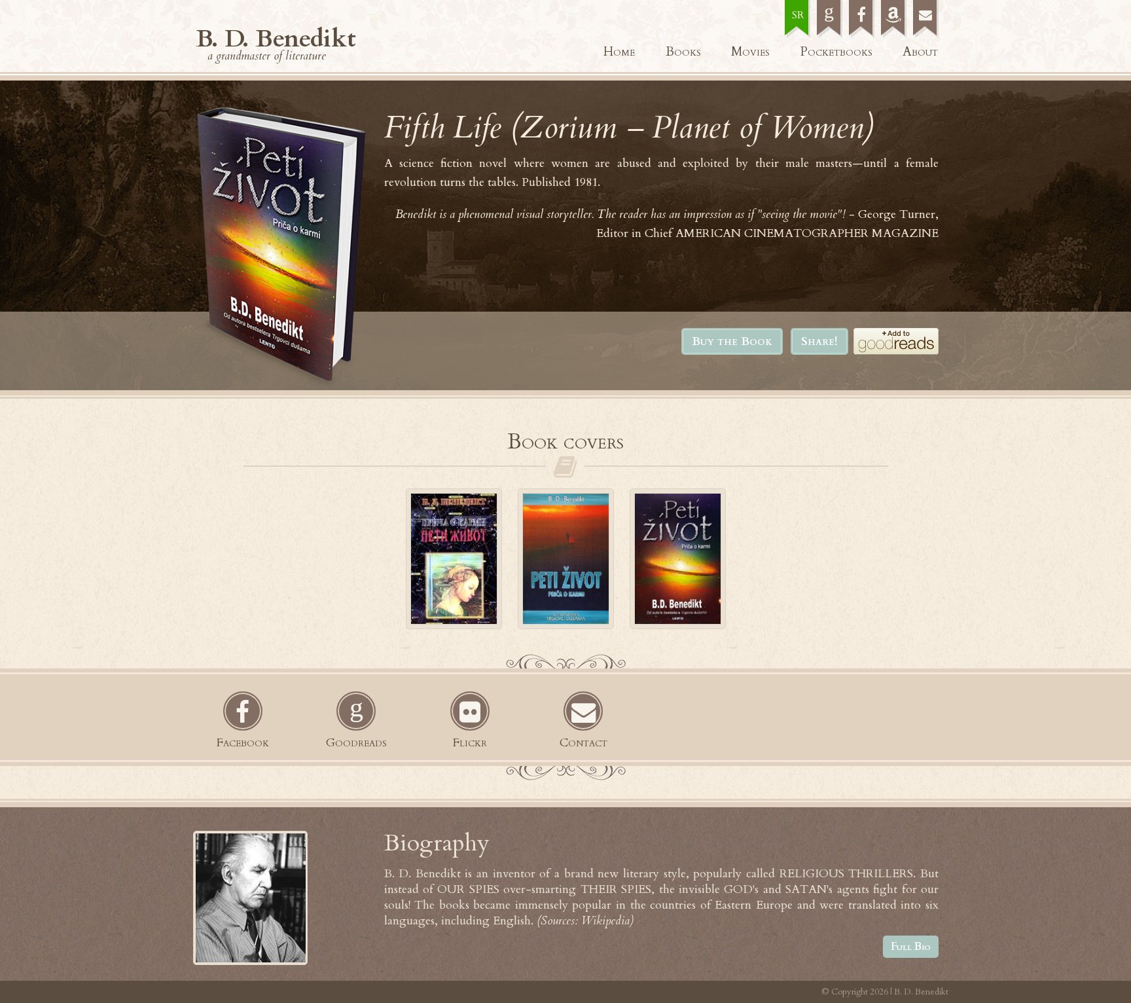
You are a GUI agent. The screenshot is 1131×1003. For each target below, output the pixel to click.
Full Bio (911, 946)
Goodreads (356, 743)
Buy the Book (732, 341)
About (920, 51)
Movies (750, 51)
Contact (583, 743)
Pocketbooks (836, 51)
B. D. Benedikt (276, 38)
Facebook (243, 743)
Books (683, 51)
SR (798, 15)
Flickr (470, 743)
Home (619, 51)
